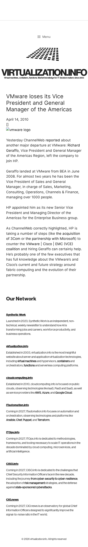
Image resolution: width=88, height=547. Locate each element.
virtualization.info (44, 72)
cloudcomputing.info (19, 378)
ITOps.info (12, 432)
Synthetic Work (16, 314)
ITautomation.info (17, 405)
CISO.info (12, 464)
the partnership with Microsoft (50, 239)
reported (53, 140)
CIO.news (12, 499)
